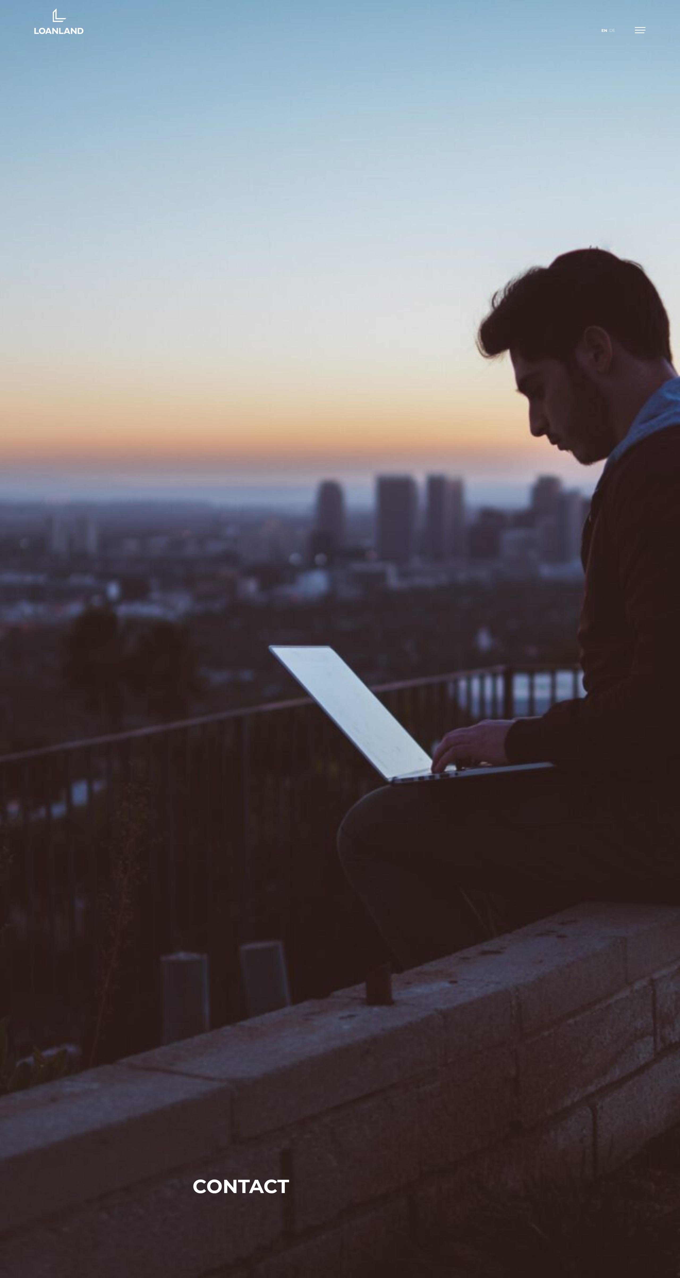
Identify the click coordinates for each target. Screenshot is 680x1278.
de (612, 30)
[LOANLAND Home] (59, 21)
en (604, 30)
